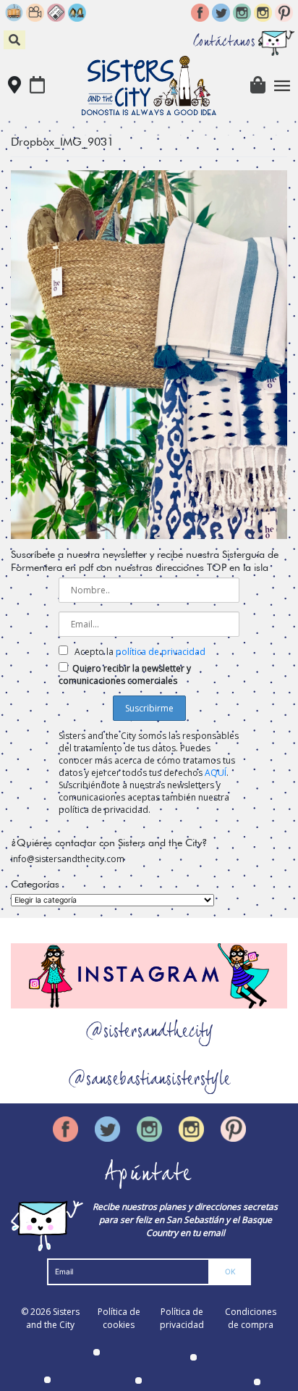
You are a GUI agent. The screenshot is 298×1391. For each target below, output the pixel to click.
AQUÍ (215, 772)
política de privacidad (160, 652)
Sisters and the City (53, 1318)
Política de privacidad (182, 1318)
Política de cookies (119, 1318)
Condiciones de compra (250, 1318)
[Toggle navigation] (282, 86)
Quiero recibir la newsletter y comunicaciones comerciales (125, 674)
